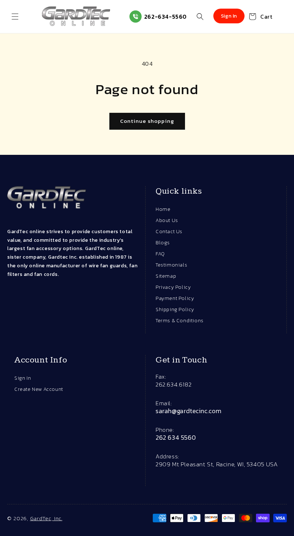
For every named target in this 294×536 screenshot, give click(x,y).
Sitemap (166, 276)
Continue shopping (147, 121)
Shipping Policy (175, 309)
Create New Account (38, 389)
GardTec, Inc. (46, 518)
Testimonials (171, 265)
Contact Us (169, 231)
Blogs (163, 242)
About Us (167, 220)
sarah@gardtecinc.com (189, 411)
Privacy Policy (173, 287)
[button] (15, 16)
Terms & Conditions (180, 320)
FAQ (160, 254)
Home (163, 209)
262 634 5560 (176, 438)
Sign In (22, 378)
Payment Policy (175, 298)
